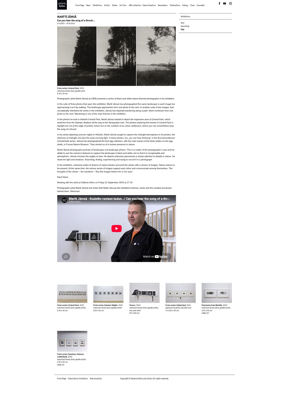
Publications (175, 5)
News (88, 5)
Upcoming (185, 26)
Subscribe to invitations (78, 378)
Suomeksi (201, 5)
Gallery (185, 5)
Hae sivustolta (96, 378)
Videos (114, 5)
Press (192, 5)
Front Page (79, 5)
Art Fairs (123, 5)
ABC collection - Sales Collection (142, 5)
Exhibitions (97, 5)
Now (182, 23)
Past (182, 29)
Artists (107, 5)
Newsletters (163, 5)
